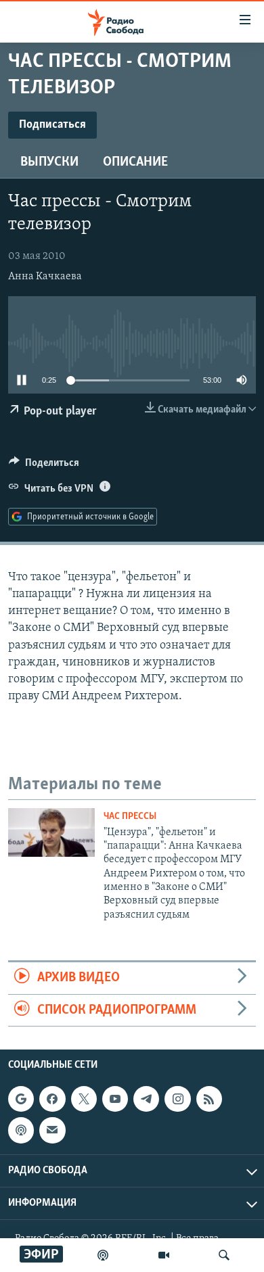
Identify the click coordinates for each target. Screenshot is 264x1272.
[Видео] (164, 1255)
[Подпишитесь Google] (21, 1099)
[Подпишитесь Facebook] (52, 1099)
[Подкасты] (21, 1130)
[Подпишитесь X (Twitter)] (84, 1099)
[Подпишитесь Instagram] (177, 1099)
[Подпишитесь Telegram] (146, 1099)
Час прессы (130, 816)
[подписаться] (52, 1130)
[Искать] (224, 1255)
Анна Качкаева (45, 276)
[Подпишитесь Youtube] (115, 1099)
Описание (135, 162)
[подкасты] (103, 1255)
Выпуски (49, 162)
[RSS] (209, 1099)
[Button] (44, 466)
